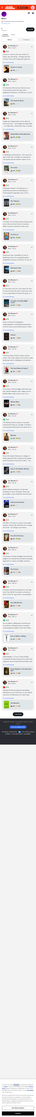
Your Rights (30, 1090)
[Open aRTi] (33, 8)
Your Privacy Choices (28, 731)
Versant (16, 1084)
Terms (5, 1086)
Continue (18, 1113)
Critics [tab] (13, 34)
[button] (4, 29)
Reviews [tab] (5, 34)
